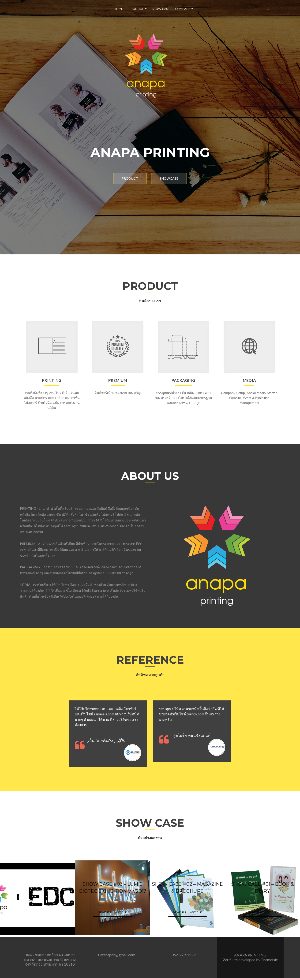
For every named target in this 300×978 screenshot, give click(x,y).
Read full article (112, 912)
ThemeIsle (269, 959)
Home (118, 9)
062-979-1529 (183, 954)
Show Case (161, 9)
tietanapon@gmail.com (116, 954)
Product (135, 9)
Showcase (169, 178)
